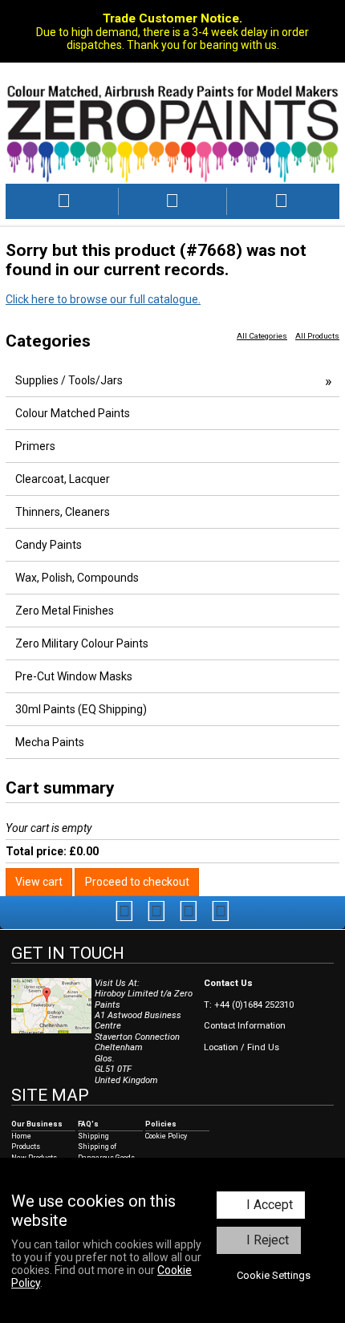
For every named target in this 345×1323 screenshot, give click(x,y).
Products (25, 1146)
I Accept (269, 1204)
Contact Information (245, 1026)
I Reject (267, 1240)
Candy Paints (48, 544)
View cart (39, 881)
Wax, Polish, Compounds (77, 577)
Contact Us (228, 983)
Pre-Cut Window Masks (73, 676)
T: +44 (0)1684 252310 (249, 1005)
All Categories (262, 335)
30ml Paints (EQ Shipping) (81, 709)
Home (21, 1136)
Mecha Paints (49, 742)
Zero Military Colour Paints (81, 643)
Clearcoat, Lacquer (62, 479)
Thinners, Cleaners (62, 511)
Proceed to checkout (137, 881)
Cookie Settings (273, 1275)
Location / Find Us (241, 1047)
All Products (317, 335)
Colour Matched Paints (72, 413)
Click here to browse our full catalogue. (103, 299)
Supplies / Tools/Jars (69, 380)
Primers (35, 446)
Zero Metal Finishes (64, 610)
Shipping (93, 1136)
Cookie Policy (166, 1136)
